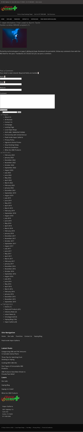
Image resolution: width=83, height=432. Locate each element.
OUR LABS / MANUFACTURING (15, 132)
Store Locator (39, 2)
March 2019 (9, 208)
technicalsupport (13, 51)
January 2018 (9, 233)
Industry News (10, 312)
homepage (8, 125)
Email (2, 82)
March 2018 (9, 228)
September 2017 (10, 243)
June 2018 (8, 221)
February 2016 (10, 291)
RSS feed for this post (7, 53)
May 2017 (8, 254)
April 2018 (8, 226)
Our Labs (9, 19)
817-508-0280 (30, 2)
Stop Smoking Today (12, 145)
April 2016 (8, 286)
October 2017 (9, 241)
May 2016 (8, 284)
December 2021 (10, 190)
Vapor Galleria (10, 322)
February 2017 (10, 261)
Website (3, 88)
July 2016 (8, 279)
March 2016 (9, 289)
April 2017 (8, 256)
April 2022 (8, 180)
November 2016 (10, 269)
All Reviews (8, 120)
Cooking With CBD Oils (9, 363)
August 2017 (9, 246)
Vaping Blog (34, 19)
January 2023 (9, 157)
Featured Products (11, 309)
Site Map (28, 427)
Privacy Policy (9, 140)
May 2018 (8, 223)
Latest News (9, 314)
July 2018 (8, 218)
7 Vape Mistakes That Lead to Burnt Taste (20, 23)
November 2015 (10, 299)
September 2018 (10, 213)
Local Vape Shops (11, 130)
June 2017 (8, 251)
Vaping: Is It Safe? (8, 389)
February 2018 (10, 231)
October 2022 (9, 165)
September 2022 (10, 168)
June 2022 (8, 175)
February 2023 (10, 155)
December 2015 (10, 297)
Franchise (17, 19)
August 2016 (9, 276)
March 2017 (9, 259)
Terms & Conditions (11, 147)
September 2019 (10, 193)
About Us (8, 117)
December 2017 (10, 236)
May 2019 (8, 203)
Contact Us (25, 19)
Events (7, 307)
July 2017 (8, 248)
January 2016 (9, 294)
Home (2, 19)
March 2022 (9, 183)
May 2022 (8, 178)
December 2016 (10, 266)
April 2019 (8, 205)
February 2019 (10, 211)
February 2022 (10, 185)
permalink (51, 51)
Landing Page (9, 127)
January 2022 (9, 188)
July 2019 (8, 198)
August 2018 (9, 216)
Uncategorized (10, 317)
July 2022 (8, 173)
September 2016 (10, 274)
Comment (3, 93)
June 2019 (8, 200)
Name (2, 76)
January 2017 (9, 264)
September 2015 (10, 302)
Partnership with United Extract (16, 135)
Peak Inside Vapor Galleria (48, 19)
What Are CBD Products (13, 150)
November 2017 (10, 238)
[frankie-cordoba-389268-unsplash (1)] (14, 47)
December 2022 (10, 160)
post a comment (45, 53)
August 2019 (9, 195)
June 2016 (8, 281)
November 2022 (10, 163)
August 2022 (9, 170)
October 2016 (9, 271)
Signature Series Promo (13, 142)
